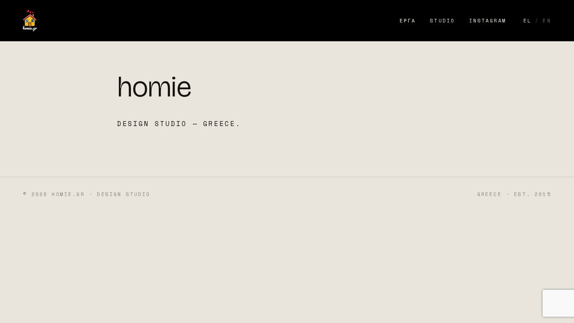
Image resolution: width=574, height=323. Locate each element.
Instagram (487, 20)
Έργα (408, 20)
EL (527, 20)
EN (547, 20)
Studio (442, 20)
